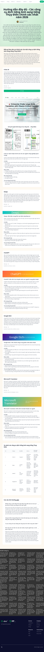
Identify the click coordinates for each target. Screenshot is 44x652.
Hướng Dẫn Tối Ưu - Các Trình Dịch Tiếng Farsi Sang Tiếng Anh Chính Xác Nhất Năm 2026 (21, 567)
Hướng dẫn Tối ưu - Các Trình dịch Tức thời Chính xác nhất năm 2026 (21, 560)
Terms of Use (39, 631)
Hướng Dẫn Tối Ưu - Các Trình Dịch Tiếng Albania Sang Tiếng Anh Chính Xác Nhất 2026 (3, 587)
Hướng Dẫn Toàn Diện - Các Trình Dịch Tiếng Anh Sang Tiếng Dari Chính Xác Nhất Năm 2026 (22, 573)
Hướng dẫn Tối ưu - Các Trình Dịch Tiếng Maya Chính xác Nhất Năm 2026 (12, 599)
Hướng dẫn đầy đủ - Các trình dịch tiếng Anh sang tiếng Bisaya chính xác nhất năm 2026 (13, 567)
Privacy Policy (39, 633)
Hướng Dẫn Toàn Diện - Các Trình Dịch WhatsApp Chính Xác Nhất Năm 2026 (4, 567)
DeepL (14, 38)
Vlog (29, 633)
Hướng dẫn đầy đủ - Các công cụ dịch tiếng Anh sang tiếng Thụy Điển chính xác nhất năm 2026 (40, 611)
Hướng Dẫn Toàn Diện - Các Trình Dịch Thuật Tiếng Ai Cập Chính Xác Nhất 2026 (22, 599)
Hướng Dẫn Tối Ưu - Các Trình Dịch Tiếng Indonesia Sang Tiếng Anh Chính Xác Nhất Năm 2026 (31, 567)
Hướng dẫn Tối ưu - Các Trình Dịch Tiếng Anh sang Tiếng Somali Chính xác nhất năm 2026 (22, 593)
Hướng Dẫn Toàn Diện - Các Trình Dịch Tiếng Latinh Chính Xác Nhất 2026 (4, 611)
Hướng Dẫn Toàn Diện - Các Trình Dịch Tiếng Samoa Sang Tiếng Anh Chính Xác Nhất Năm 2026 (13, 611)
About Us (13, 1)
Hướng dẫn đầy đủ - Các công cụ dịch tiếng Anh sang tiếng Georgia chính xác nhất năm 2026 (22, 605)
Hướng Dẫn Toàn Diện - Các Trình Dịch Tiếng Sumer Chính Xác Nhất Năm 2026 (31, 573)
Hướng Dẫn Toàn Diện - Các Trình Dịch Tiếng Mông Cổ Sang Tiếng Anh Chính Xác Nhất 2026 (40, 567)
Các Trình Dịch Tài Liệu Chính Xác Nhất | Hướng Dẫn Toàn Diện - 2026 (31, 586)
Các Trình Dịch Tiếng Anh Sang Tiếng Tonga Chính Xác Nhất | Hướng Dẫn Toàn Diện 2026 (22, 579)
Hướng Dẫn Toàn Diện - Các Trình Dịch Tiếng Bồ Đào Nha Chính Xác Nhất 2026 (40, 605)
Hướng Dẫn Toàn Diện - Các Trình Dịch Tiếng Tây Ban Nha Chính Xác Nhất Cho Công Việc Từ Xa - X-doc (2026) (4, 580)
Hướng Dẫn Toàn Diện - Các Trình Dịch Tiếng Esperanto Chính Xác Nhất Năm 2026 (4, 554)
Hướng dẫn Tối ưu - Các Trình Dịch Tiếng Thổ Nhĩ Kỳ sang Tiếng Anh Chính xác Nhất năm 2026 (31, 611)
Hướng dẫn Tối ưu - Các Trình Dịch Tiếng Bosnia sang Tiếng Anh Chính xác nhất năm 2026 (21, 587)
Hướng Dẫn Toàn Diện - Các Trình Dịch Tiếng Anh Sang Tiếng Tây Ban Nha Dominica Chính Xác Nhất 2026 (40, 555)
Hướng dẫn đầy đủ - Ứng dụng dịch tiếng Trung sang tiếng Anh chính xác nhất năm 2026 (3, 593)
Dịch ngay (22, 90)
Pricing (8, 1)
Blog (29, 631)
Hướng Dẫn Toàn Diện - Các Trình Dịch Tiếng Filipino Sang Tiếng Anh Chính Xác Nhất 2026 (40, 573)
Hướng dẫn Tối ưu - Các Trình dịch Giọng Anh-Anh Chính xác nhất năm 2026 (12, 554)
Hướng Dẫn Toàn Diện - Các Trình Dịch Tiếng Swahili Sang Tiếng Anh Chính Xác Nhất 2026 (13, 561)
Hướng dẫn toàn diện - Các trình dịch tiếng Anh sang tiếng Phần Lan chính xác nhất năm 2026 (40, 593)
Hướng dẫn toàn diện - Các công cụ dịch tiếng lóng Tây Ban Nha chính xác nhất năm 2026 (40, 587)
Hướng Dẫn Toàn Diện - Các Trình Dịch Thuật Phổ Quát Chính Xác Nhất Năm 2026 (31, 560)
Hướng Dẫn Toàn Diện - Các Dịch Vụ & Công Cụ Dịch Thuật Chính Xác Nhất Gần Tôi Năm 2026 (22, 611)
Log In (42, 1)
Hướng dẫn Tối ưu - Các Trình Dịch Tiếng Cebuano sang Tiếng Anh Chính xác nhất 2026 (30, 593)
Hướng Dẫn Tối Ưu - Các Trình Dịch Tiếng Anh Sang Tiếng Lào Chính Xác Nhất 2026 (39, 599)
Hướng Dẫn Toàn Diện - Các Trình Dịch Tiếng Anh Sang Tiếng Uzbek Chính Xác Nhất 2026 (13, 592)
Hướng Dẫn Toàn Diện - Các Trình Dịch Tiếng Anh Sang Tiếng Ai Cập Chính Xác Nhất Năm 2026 (13, 573)
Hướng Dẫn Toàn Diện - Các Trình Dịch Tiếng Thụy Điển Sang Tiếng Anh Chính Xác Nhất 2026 (13, 605)
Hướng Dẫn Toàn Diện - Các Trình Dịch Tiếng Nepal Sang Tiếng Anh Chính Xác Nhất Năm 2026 (4, 573)
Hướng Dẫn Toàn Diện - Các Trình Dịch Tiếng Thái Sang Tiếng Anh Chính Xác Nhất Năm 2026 (13, 587)
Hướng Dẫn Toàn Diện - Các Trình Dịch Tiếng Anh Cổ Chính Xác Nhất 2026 (40, 579)
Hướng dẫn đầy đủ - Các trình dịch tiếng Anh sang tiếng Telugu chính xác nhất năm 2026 (4, 561)
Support (30, 1)
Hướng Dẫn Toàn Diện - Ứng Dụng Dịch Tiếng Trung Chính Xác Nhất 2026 (13, 579)
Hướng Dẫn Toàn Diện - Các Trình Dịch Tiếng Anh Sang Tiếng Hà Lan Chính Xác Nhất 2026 (31, 599)
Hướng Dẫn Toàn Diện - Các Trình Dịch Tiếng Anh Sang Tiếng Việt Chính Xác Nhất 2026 (40, 560)
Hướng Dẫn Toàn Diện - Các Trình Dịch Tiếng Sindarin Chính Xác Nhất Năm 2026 (4, 605)
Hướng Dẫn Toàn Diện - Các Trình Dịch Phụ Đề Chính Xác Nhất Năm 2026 (31, 554)
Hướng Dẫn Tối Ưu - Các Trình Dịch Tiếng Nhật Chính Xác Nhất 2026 (30, 579)
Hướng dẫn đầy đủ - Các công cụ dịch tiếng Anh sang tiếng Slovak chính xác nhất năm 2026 (4, 599)
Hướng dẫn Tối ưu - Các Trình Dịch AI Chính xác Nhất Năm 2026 (21, 554)
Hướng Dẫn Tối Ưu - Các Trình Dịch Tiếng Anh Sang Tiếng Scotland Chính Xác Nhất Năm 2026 (30, 605)
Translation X (30, 622)
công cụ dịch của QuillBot (35, 38)
